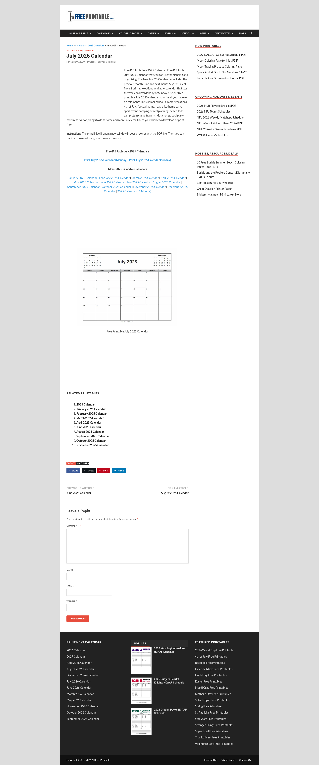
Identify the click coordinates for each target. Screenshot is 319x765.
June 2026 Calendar (79, 687)
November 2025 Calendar (149, 187)
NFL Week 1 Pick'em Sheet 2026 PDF (220, 123)
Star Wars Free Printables (210, 719)
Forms (168, 33)
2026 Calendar (76, 650)
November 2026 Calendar (83, 706)
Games (152, 33)
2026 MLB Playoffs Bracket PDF (217, 105)
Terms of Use (210, 760)
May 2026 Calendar (79, 700)
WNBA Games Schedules (212, 135)
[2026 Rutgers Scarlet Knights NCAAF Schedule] (141, 679)
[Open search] (250, 33)
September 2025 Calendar (83, 187)
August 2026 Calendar (80, 669)
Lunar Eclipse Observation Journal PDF (221, 78)
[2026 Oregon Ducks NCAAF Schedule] (141, 710)
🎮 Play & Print (78, 33)
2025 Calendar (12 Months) (134, 191)
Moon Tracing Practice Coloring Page (219, 66)
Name (70, 570)
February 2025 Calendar (114, 178)
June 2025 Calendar (112, 182)
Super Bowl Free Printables (211, 731)
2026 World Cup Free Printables (215, 650)
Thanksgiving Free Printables (212, 737)
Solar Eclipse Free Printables (212, 700)
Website (71, 601)
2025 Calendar (85, 404)
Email (71, 586)
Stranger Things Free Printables (214, 725)
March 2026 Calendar (80, 694)
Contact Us (245, 760)
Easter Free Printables (208, 681)
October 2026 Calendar (81, 712)
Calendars (103, 33)
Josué (93, 61)
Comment (73, 525)
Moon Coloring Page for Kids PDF (217, 60)
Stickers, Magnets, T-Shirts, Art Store (219, 194)
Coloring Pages (129, 33)
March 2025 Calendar (145, 178)
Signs (202, 33)
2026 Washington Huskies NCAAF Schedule (169, 650)
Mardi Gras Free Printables (211, 687)
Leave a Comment (106, 61)
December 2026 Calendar (83, 675)
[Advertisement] (94, 92)
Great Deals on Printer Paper (214, 188)
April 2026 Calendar (79, 662)
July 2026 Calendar (79, 681)
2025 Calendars (74, 50)
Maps (242, 33)
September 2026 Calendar (83, 719)
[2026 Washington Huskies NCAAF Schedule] (141, 649)
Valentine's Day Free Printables (214, 743)
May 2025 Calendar (85, 182)
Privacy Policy (228, 760)
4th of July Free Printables (211, 656)
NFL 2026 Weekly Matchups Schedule (220, 117)
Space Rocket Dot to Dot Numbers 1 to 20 (222, 72)
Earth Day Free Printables (211, 675)
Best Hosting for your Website (215, 182)
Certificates (222, 33)
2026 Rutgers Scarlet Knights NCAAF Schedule (169, 681)
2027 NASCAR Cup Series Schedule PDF (222, 54)
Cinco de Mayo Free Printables (213, 669)
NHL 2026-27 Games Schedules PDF (219, 129)
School (186, 33)
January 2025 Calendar (82, 178)
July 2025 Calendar (139, 182)
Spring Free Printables (208, 706)
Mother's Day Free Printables (213, 694)
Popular (140, 643)
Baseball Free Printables (210, 662)
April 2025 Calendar (173, 178)
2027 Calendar (76, 656)
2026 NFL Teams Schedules (213, 111)
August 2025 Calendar (166, 182)
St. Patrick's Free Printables (211, 712)
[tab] (140, 643)
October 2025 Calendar (116, 187)
